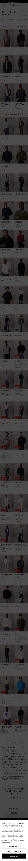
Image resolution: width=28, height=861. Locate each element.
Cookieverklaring (6, 840)
